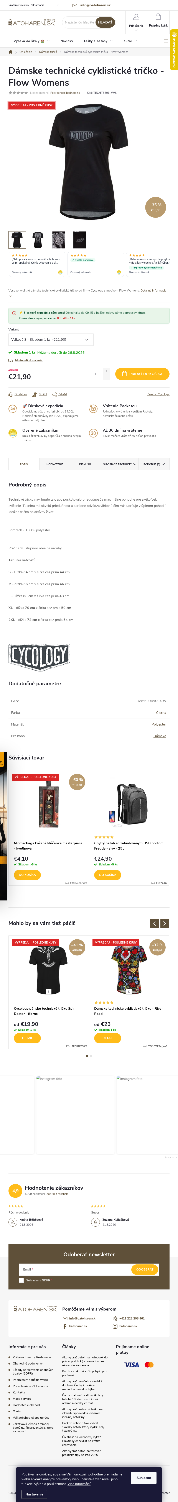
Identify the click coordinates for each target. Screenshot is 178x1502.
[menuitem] (31, 41)
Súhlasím (144, 1477)
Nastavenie (34, 1494)
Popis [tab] (24, 464)
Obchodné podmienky (28, 1363)
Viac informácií (79, 1484)
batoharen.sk (78, 1326)
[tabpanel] (49, 827)
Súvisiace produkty (117, 464)
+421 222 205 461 (132, 1318)
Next (164, 923)
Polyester (159, 724)
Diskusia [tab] (85, 464)
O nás (17, 1411)
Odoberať (144, 1269)
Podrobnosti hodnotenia (65, 93)
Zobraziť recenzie (57, 1194)
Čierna (161, 712)
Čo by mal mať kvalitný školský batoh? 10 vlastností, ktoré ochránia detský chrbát (83, 1399)
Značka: (158, 394)
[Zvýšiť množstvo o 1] (106, 371)
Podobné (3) (151, 464)
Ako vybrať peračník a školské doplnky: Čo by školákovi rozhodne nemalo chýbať (82, 1385)
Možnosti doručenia (29, 360)
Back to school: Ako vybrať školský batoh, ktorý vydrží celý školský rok (83, 1427)
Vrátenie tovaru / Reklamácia (26, 5)
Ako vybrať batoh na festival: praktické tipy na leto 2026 (81, 1453)
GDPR (46, 1280)
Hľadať (105, 22)
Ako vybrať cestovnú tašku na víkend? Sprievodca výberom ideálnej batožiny (82, 1413)
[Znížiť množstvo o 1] (106, 377)
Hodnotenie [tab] (54, 464)
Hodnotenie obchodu (27, 1405)
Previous (154, 923)
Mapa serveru (22, 1399)
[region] (89, 264)
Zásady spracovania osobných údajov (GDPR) (33, 1372)
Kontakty (19, 1392)
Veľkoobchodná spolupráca (31, 1418)
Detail (27, 1038)
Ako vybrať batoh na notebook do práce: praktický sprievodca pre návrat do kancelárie (85, 1361)
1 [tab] (87, 1056)
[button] (72, 1115)
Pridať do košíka (146, 374)
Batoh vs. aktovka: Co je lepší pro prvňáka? (84, 1373)
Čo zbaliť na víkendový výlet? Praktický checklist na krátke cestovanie (81, 1441)
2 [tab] (91, 1056)
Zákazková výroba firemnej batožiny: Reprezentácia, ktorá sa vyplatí (33, 1427)
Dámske (159, 736)
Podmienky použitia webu (30, 1380)
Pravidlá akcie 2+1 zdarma (30, 1386)
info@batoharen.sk (82, 1318)
